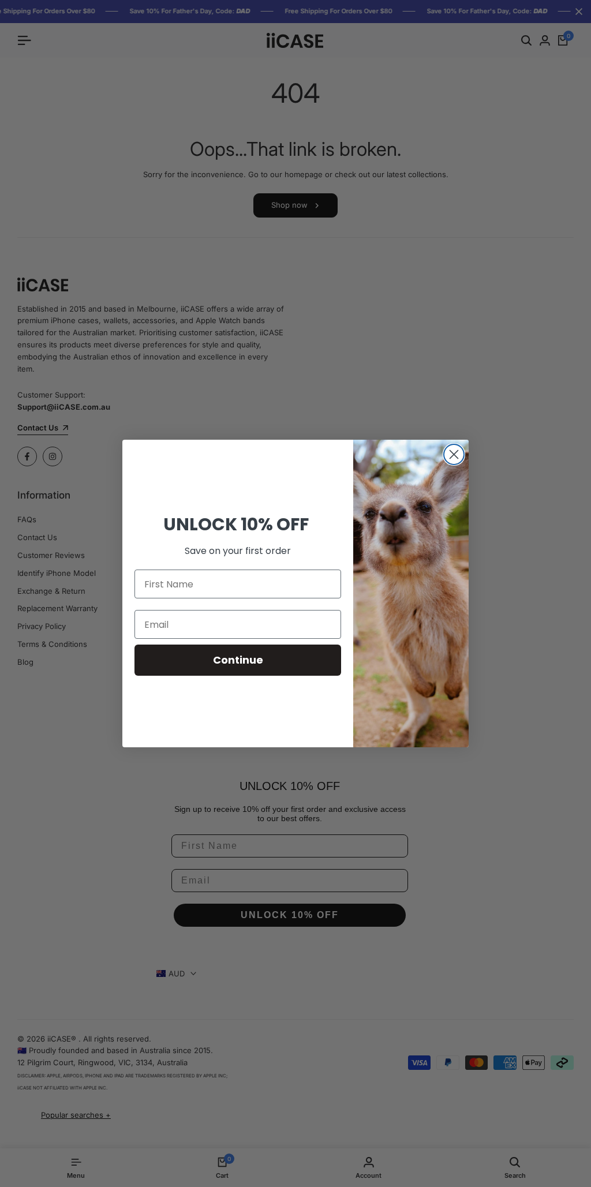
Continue (238, 660)
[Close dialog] (454, 454)
